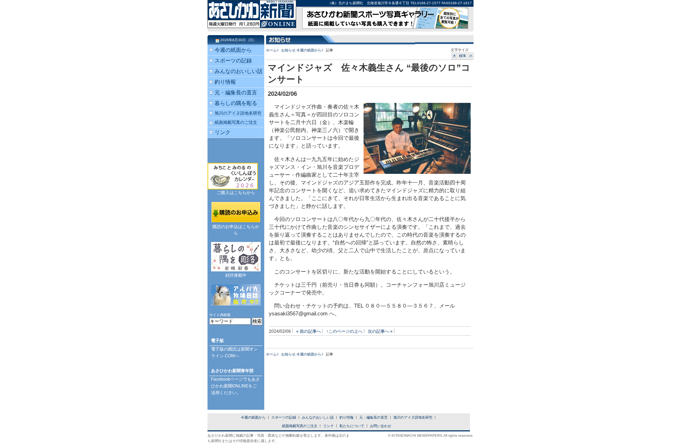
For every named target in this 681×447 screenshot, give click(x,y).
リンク (223, 132)
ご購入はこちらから (236, 192)
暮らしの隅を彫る (236, 103)
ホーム (271, 50)
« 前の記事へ (308, 331)
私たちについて (351, 426)
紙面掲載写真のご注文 (236, 122)
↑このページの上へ (344, 331)
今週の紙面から (309, 50)
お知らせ (288, 50)
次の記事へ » (380, 331)
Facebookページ (227, 379)
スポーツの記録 (233, 61)
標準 (462, 56)
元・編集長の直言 (236, 92)
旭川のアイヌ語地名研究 (238, 113)
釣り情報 (225, 82)
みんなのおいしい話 (238, 71)
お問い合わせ (380, 426)
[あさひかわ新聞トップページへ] (251, 21)
